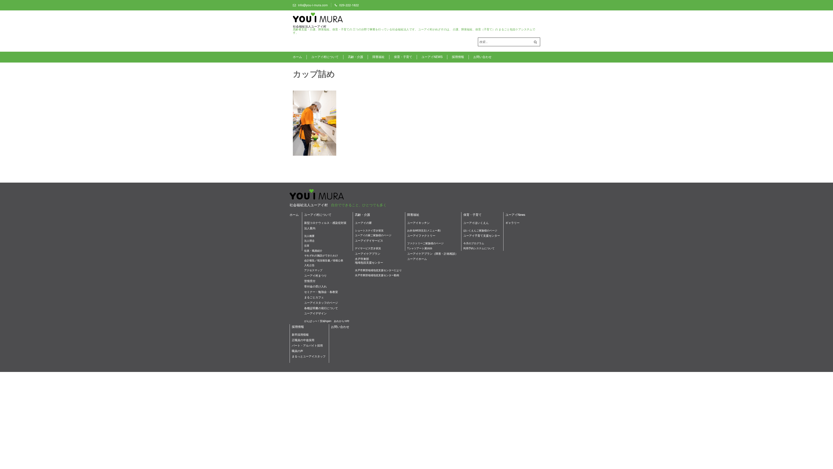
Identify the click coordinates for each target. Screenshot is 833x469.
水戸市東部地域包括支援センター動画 (377, 275)
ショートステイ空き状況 (369, 230)
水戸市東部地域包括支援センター (369, 260)
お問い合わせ (482, 56)
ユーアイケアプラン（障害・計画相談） (432, 253)
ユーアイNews (432, 56)
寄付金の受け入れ (315, 286)
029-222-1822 (349, 5)
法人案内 (309, 228)
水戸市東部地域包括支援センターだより (378, 270)
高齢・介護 (355, 56)
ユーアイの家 (363, 223)
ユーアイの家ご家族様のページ (373, 235)
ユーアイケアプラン (367, 253)
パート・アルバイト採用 (307, 345)
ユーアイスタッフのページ (321, 303)
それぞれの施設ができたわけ (321, 255)
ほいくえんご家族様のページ (480, 230)
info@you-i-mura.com (313, 5)
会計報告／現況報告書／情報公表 (323, 260)
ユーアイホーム (417, 259)
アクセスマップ (313, 270)
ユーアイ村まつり (315, 275)
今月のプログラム (473, 243)
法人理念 (309, 240)
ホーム (297, 56)
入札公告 (309, 265)
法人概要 (309, 236)
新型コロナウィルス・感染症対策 (325, 223)
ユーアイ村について (325, 56)
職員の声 (297, 351)
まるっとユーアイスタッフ (309, 356)
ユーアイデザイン (315, 313)
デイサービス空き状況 (368, 248)
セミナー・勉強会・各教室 (321, 292)
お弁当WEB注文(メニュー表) (424, 230)
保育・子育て (403, 56)
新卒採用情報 (300, 334)
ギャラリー (512, 223)
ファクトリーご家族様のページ (425, 243)
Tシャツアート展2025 (419, 248)
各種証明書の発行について (321, 308)
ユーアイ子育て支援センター (481, 235)
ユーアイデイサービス (369, 240)
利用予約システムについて (479, 248)
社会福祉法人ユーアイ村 (309, 26)
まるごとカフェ (314, 297)
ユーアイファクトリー (421, 235)
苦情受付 (309, 281)
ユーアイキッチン (418, 223)
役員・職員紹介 (313, 250)
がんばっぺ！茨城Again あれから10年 (326, 321)
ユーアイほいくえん (476, 223)
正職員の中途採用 (303, 340)
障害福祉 (378, 56)
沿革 (306, 245)
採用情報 (458, 56)
